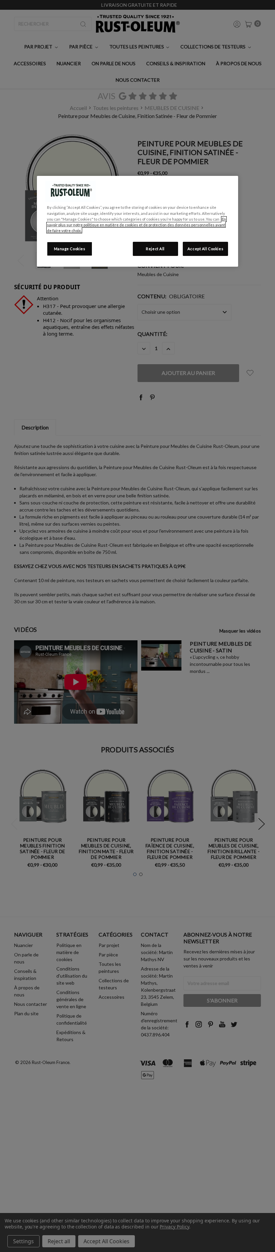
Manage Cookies (70, 248)
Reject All (155, 248)
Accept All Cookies (205, 248)
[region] (137, 221)
